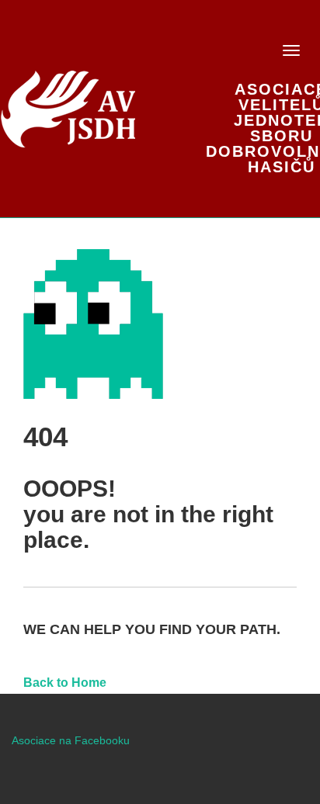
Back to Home (64, 682)
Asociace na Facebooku (71, 740)
